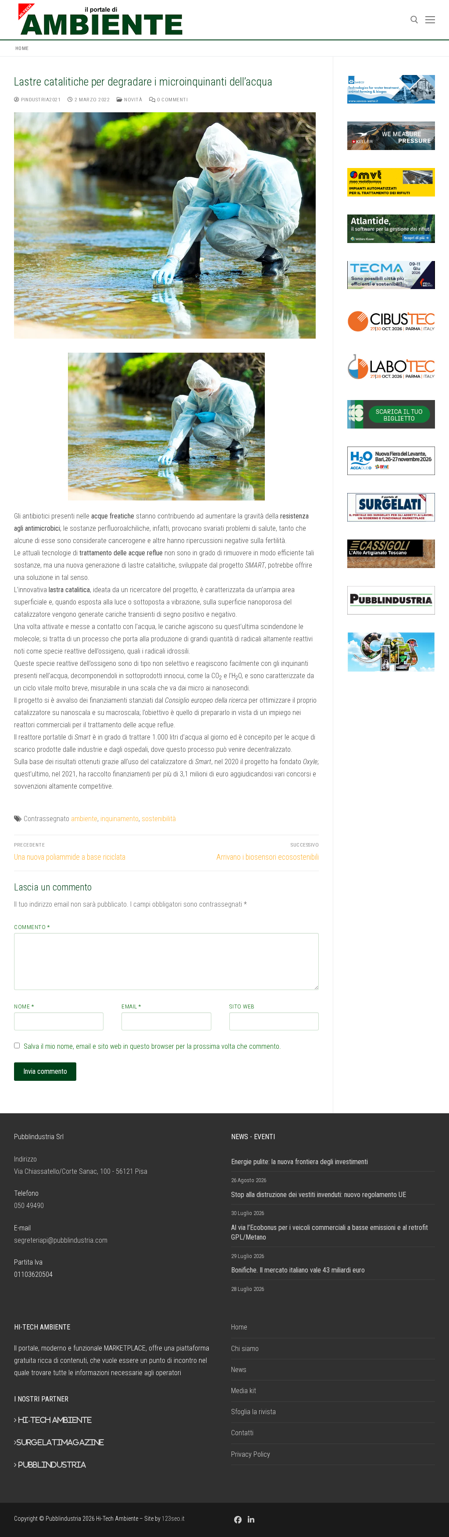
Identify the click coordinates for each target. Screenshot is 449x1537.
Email (131, 1006)
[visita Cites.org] (391, 652)
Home (22, 48)
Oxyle (310, 762)
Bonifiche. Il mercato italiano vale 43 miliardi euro (298, 1270)
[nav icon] (430, 20)
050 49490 (29, 1205)
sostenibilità (159, 819)
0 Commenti (172, 100)
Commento (32, 926)
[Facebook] (238, 1520)
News (238, 1369)
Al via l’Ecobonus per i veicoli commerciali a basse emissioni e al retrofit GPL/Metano (329, 1232)
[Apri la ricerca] (414, 20)
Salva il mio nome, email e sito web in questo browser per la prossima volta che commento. (152, 1046)
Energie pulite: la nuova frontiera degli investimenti (299, 1162)
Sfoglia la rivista (253, 1412)
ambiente (84, 819)
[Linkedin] (251, 1520)
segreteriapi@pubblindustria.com (60, 1240)
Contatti (242, 1433)
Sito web (242, 1006)
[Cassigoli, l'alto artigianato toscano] (391, 554)
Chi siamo (245, 1348)
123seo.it (173, 1518)
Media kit (243, 1391)
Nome (24, 1006)
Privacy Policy (250, 1454)
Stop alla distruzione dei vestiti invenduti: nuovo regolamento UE (318, 1194)
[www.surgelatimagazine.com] (391, 507)
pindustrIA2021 (40, 100)
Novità (132, 100)
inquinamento (119, 819)
